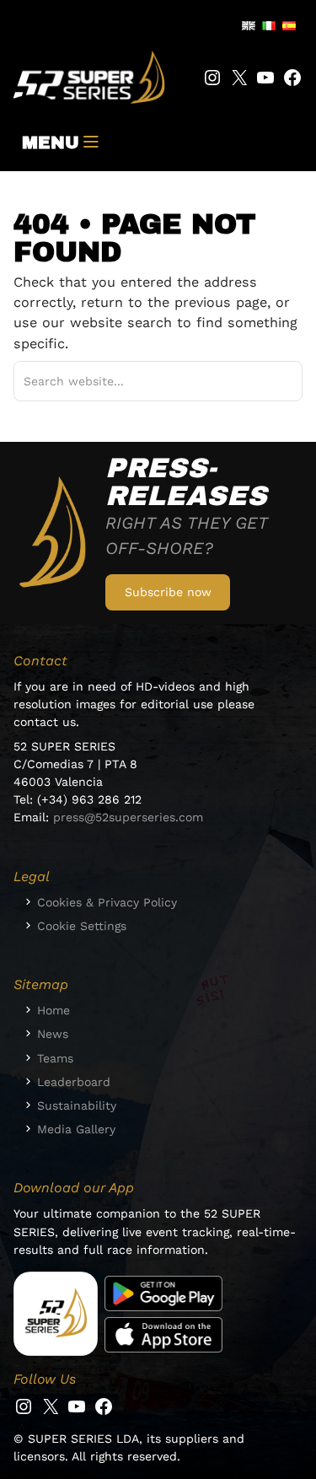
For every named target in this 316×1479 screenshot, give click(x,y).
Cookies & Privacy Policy (107, 902)
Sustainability (76, 1105)
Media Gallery (76, 1129)
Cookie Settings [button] (81, 926)
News (52, 1034)
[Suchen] (270, 381)
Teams (55, 1058)
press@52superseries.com (128, 817)
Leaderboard (73, 1082)
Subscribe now (168, 592)
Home (53, 1010)
